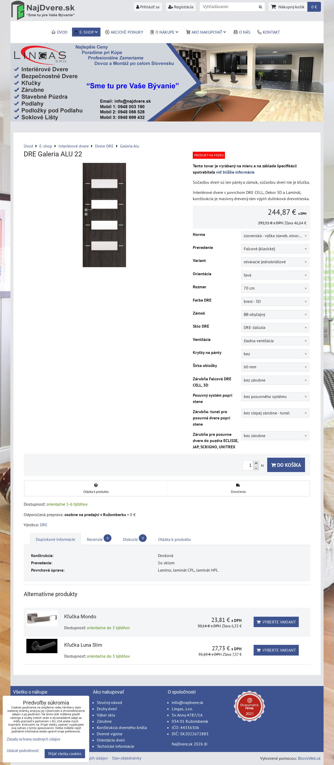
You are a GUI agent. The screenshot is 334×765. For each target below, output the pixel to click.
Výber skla (106, 715)
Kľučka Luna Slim (83, 645)
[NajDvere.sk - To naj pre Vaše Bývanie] (167, 120)
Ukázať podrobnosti (23, 751)
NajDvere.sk (182, 743)
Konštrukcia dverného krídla (122, 727)
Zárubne (104, 721)
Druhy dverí (107, 708)
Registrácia (183, 6)
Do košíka (288, 465)
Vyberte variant (278, 622)
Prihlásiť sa (149, 6)
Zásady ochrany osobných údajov (33, 739)
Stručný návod (109, 702)
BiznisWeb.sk (309, 758)
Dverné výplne (109, 733)
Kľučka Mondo (80, 617)
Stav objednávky (126, 758)
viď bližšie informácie (235, 172)
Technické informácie (115, 746)
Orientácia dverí (111, 740)
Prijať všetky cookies (64, 753)
